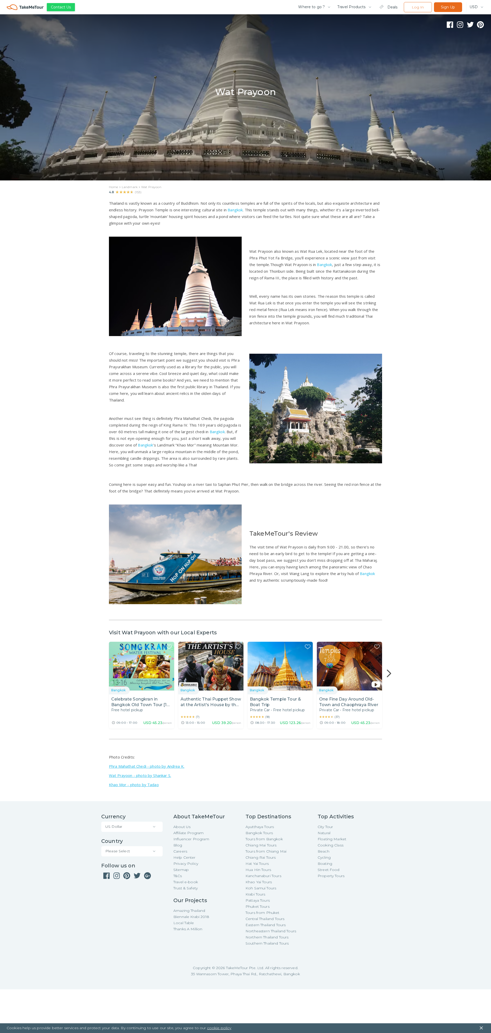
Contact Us (61, 7)
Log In (418, 7)
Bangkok (235, 209)
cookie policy (219, 1028)
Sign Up (448, 7)
